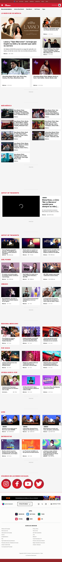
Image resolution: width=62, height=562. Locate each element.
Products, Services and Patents (39, 540)
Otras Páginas (23, 504)
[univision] (8, 5)
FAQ (2, 538)
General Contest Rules (6, 544)
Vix (17, 1)
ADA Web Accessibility (37, 532)
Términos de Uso (5, 530)
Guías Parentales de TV (37, 538)
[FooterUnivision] (7, 504)
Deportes (37, 1)
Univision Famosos (4, 392)
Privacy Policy (35, 528)
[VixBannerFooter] (31, 498)
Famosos (32, 1)
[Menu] (2, 5)
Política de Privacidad (6, 528)
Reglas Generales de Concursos (39, 542)
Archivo (3, 534)
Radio (43, 1)
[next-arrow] (60, 247)
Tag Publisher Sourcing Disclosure (8, 540)
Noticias (21, 1)
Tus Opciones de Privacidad (7, 546)
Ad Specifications (5, 536)
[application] (21, 206)
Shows (26, 1)
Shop (47, 1)
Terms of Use (35, 530)
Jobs (34, 534)
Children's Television (37, 544)
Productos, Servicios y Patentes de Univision (10, 542)
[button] (21, 206)
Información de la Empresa (7, 532)
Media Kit (34, 536)
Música (5, 53)
